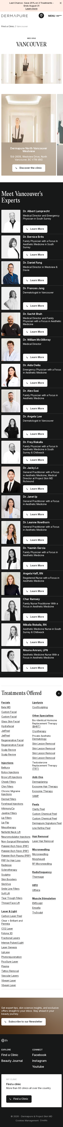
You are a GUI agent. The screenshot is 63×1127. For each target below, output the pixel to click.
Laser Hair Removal (43, 841)
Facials (5, 702)
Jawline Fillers (9, 813)
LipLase (5, 952)
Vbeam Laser (8, 980)
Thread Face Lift (10, 902)
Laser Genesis (9, 947)
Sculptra (5, 874)
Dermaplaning (40, 781)
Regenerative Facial (12, 740)
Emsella (36, 907)
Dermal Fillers (8, 799)
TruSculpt (37, 912)
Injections (7, 762)
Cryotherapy (39, 731)
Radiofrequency (42, 872)
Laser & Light (9, 911)
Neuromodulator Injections (15, 836)
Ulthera (36, 890)
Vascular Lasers (10, 975)
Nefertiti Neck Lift (10, 832)
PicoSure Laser (9, 961)
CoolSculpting (40, 707)
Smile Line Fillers (10, 888)
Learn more (31, 8)
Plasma (5, 966)
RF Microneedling (42, 863)
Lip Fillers (6, 817)
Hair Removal (40, 836)
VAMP (35, 796)
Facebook (39, 1055)
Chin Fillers (7, 786)
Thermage (38, 876)
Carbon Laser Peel (11, 916)
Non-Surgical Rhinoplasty (15, 841)
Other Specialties (42, 715)
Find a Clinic (7, 26)
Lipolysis (37, 702)
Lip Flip (5, 822)
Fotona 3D (7, 933)
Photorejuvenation (11, 956)
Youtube (38, 1066)
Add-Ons (37, 777)
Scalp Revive (8, 749)
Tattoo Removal (10, 970)
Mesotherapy (8, 827)
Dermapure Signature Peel (47, 823)
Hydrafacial (7, 726)
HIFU (35, 885)
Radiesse (6, 865)
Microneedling (41, 849)
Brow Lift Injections (11, 777)
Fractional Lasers (10, 937)
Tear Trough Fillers (11, 898)
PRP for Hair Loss (10, 860)
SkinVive (6, 884)
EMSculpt (37, 903)
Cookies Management (27, 1120)
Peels (35, 804)
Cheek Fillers (8, 781)
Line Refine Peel (41, 828)
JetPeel (5, 730)
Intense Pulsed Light (12, 942)
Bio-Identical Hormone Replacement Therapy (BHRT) (44, 723)
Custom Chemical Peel (44, 813)
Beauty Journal (12, 1060)
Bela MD (6, 707)
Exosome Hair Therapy (45, 786)
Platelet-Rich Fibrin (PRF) (15, 846)
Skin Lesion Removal (43, 743)
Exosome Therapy (42, 791)
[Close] (61, 3)
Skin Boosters (9, 879)
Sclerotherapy (9, 869)
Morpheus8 (38, 859)
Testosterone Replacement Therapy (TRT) (44, 765)
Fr (6, 1040)
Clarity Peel (38, 809)
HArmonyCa (7, 808)
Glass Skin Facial (10, 721)
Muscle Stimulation (44, 898)
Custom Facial (9, 711)
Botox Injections (10, 772)
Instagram (39, 1060)
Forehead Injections (12, 803)
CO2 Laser (7, 928)
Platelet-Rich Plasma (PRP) (16, 855)
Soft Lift (5, 893)
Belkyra (5, 767)
